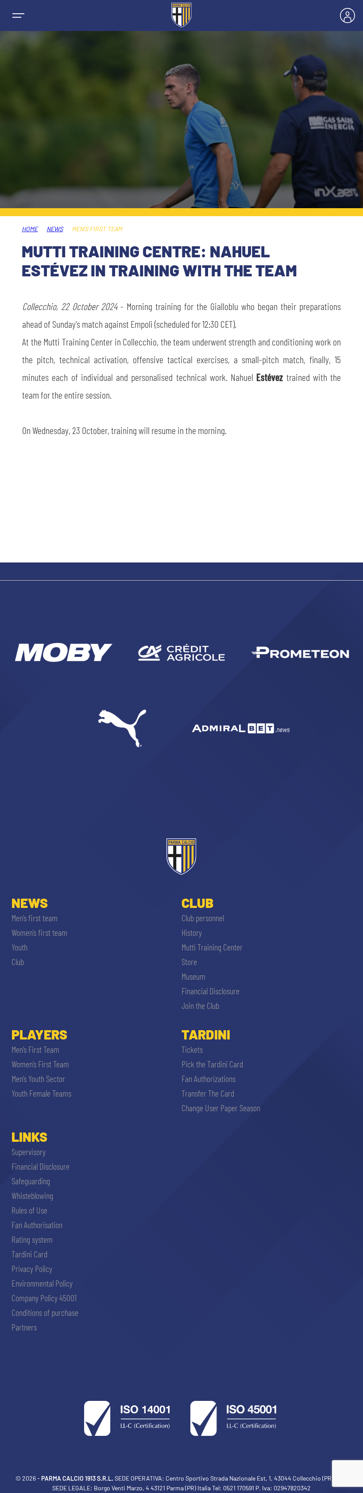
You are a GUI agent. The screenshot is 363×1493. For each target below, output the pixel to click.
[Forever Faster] (122, 728)
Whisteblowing (32, 1195)
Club (18, 961)
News (54, 229)
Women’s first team (39, 932)
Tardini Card (29, 1254)
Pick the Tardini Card (212, 1064)
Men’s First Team (35, 1049)
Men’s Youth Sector (38, 1078)
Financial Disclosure (210, 990)
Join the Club (200, 1005)
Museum (193, 976)
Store (189, 961)
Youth (19, 947)
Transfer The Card (208, 1093)
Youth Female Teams (41, 1093)
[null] (63, 652)
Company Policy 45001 (44, 1297)
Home (30, 229)
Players (39, 1034)
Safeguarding (31, 1180)
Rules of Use (29, 1210)
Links (29, 1136)
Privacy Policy (32, 1268)
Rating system (32, 1239)
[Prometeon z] (300, 652)
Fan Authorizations (209, 1078)
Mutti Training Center (212, 947)
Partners (24, 1327)
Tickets (192, 1049)
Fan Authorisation (37, 1224)
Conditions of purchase (45, 1312)
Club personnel (203, 917)
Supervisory (29, 1151)
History (192, 932)
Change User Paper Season (221, 1107)
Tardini (206, 1034)
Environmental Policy (42, 1283)
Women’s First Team (40, 1064)
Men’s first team (35, 917)
